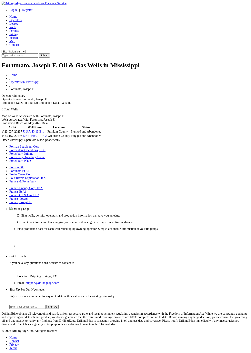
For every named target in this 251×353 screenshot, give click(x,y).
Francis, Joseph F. (20, 202)
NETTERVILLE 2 (35, 135)
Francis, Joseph (18, 198)
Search (13, 37)
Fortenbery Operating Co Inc (27, 157)
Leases (13, 23)
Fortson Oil (16, 167)
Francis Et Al (17, 191)
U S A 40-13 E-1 (33, 131)
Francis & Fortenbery (22, 181)
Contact (14, 44)
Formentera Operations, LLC (27, 150)
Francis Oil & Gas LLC (24, 195)
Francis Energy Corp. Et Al (26, 188)
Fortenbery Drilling (21, 153)
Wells (12, 27)
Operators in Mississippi (24, 82)
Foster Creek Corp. (21, 174)
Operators (15, 20)
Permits (14, 30)
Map (12, 41)
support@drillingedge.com (42, 282)
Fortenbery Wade (20, 160)
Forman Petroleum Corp (24, 146)
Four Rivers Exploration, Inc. (27, 178)
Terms (13, 348)
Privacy (14, 344)
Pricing (13, 34)
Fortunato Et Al (19, 170)
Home (13, 16)
